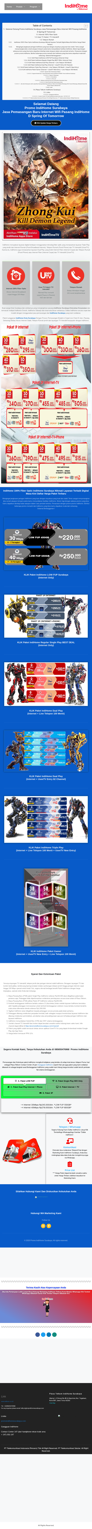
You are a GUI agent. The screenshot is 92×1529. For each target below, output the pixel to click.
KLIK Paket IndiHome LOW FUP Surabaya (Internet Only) (50, 58)
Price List (54, 78)
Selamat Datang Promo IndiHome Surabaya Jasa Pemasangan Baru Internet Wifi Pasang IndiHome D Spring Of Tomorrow (46, 30)
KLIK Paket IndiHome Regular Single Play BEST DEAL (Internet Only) (50, 60)
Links (48, 92)
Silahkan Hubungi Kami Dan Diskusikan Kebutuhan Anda (54, 80)
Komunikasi (54, 77)
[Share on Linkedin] (49, 1334)
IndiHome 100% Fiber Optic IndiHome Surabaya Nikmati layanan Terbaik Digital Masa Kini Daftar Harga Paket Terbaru (49, 43)
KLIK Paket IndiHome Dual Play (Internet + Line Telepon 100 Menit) (50, 62)
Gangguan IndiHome (54, 94)
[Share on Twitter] (43, 1334)
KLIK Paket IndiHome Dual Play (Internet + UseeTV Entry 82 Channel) (50, 65)
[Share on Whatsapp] (54, 1334)
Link (51, 87)
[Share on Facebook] (37, 1334)
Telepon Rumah (48, 40)
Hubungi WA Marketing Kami (46, 1213)
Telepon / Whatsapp (54, 75)
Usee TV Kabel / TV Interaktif (48, 37)
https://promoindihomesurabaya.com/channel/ (42, 1026)
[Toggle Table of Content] (84, 26)
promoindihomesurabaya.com (13, 1421)
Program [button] (33, 7)
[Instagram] (43, 1226)
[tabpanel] (46, 1105)
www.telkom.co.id (7, 1401)
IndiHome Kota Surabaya (25, 318)
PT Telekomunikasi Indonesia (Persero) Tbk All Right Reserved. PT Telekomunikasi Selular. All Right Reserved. (54, 98)
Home (9, 7)
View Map (52, 1403)
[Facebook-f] (49, 1226)
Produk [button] (19, 7)
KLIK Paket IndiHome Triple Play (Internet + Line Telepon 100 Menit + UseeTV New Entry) (50, 67)
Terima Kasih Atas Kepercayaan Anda (53, 82)
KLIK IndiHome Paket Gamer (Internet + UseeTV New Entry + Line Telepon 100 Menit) (50, 69)
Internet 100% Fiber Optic (48, 34)
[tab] (24, 1081)
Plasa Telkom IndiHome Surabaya (48, 90)
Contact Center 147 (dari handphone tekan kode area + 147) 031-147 (54, 96)
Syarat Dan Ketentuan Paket (52, 71)
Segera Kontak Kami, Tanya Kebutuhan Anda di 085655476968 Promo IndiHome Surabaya (53, 73)
